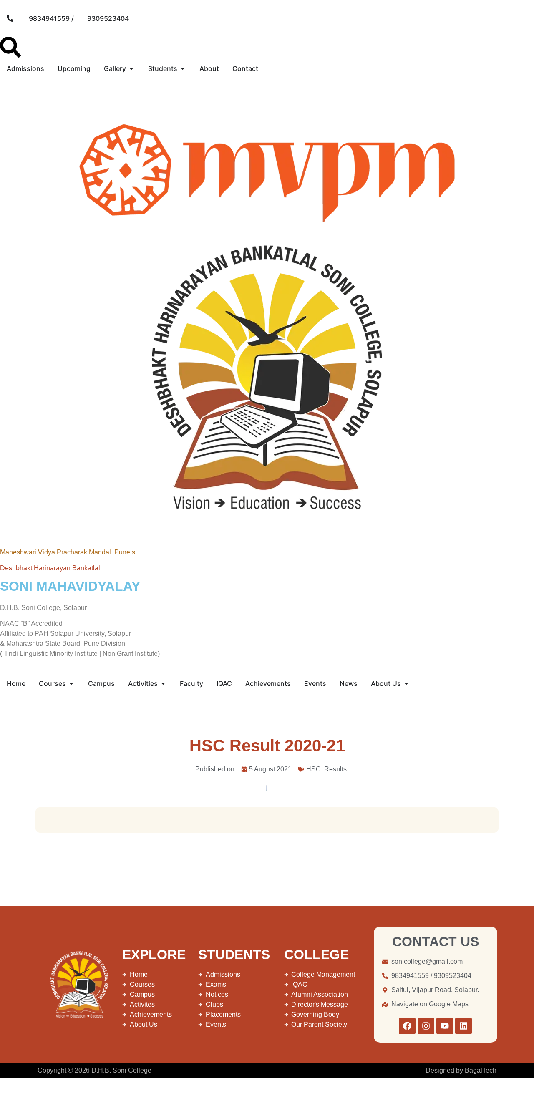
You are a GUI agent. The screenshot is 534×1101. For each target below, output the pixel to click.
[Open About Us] (406, 683)
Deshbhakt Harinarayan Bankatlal (50, 568)
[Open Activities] (163, 683)
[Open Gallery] (131, 68)
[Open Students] (182, 68)
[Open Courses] (71, 683)
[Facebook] (407, 1026)
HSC (313, 769)
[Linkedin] (463, 1026)
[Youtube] (444, 1026)
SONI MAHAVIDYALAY (70, 586)
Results (335, 769)
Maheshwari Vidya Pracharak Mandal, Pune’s (67, 552)
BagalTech (480, 1070)
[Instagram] (426, 1026)
